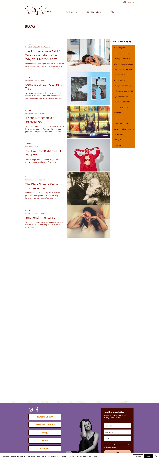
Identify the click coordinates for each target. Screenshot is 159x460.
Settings (138, 456)
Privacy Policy (92, 456)
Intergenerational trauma (35, 213)
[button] (71, 12)
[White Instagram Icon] (30, 409)
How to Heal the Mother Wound (37, 47)
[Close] (156, 456)
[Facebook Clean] (37, 409)
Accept (148, 456)
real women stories (32, 147)
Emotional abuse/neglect (35, 80)
